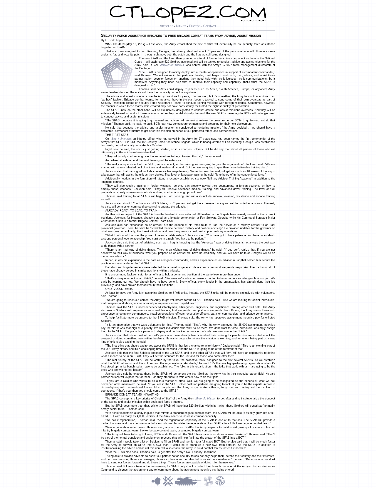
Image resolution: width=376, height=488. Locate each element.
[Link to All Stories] (189, 485)
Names (181, 26)
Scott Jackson (121, 138)
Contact (209, 26)
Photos (194, 26)
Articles (166, 26)
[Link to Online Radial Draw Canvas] (220, 485)
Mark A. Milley (205, 398)
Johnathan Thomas (172, 65)
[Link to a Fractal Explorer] (157, 485)
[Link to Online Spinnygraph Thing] (209, 485)
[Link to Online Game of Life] (169, 485)
